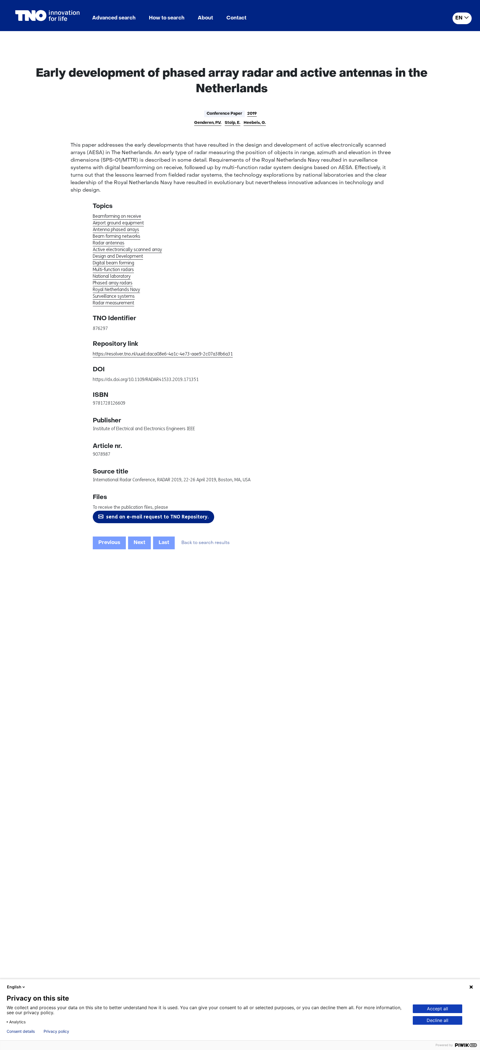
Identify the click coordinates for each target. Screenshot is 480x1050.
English (14, 986)
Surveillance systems (114, 296)
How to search (166, 18)
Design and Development (118, 256)
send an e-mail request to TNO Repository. (157, 517)
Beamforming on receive (117, 216)
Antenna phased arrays (116, 229)
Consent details (21, 1031)
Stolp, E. (232, 123)
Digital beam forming (113, 262)
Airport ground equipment (118, 222)
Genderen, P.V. (207, 123)
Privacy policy (56, 1031)
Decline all (437, 1020)
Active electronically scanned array (127, 249)
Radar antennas (108, 242)
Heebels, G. (255, 123)
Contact (236, 18)
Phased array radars (112, 282)
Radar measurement (113, 302)
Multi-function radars (113, 269)
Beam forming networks (116, 236)
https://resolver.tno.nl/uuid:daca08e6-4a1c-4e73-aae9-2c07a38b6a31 (163, 354)
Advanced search (114, 18)
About (205, 18)
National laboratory (112, 276)
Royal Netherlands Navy (116, 289)
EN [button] (458, 18)
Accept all (437, 1008)
